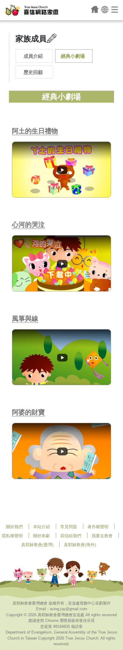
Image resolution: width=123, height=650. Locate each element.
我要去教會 (102, 535)
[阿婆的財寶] (61, 450)
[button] (104, 9)
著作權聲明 (97, 526)
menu (115, 9)
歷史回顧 (33, 72)
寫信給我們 (70, 535)
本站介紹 (41, 526)
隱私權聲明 (12, 535)
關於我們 (14, 526)
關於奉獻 (41, 535)
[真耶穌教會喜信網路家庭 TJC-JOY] (31, 10)
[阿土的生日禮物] (61, 169)
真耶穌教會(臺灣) (37, 544)
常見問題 (68, 526)
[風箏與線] (61, 356)
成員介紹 (33, 56)
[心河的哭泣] (61, 262)
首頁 (95, 9)
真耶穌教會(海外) (80, 544)
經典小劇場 (73, 56)
